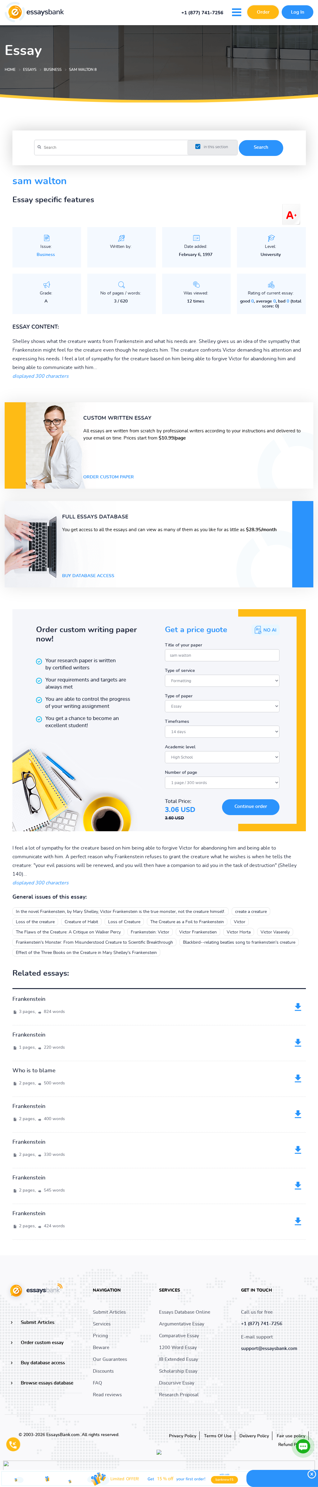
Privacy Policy (182, 1436)
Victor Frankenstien (198, 932)
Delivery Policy (254, 1436)
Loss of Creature (124, 922)
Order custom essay (42, 1342)
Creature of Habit (81, 922)
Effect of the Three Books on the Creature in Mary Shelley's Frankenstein (86, 953)
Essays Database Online (184, 1312)
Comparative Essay (179, 1336)
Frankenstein (28, 999)
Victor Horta (239, 932)
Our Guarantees (110, 1359)
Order (263, 12)
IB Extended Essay (178, 1359)
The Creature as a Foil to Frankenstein (187, 922)
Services (102, 1324)
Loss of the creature (35, 922)
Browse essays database (47, 1383)
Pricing (100, 1336)
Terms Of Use (218, 1436)
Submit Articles (37, 1322)
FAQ (97, 1383)
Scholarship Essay (178, 1371)
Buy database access (88, 576)
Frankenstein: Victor (150, 932)
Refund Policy (292, 1445)
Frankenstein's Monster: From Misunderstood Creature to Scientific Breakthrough (94, 942)
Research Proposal (179, 1395)
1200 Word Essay (178, 1347)
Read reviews (107, 1395)
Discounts (103, 1371)
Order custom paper (108, 477)
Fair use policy (291, 1436)
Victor (239, 922)
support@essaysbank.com (269, 1348)
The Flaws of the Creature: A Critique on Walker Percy (68, 932)
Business (46, 255)
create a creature (251, 912)
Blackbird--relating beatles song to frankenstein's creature (239, 942)
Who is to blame (34, 1071)
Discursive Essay (176, 1383)
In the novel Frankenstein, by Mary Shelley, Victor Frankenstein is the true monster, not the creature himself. (120, 912)
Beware (101, 1347)
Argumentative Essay (181, 1324)
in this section (216, 147)
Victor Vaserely (275, 932)
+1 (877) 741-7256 (202, 13)
